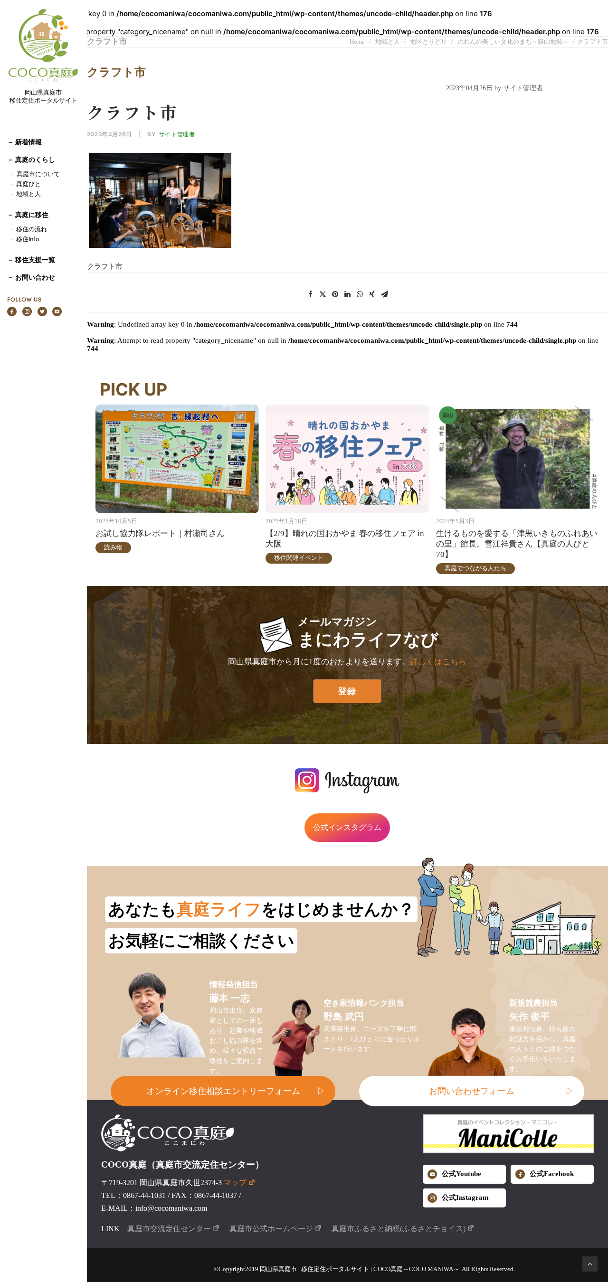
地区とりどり (428, 41)
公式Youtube (461, 1174)
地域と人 (28, 194)
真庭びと (28, 184)
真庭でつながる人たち (475, 568)
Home (357, 41)
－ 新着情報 (24, 142)
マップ (235, 1182)
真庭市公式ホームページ (271, 1229)
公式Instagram (465, 1197)
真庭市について (37, 174)
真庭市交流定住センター (169, 1229)
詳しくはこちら (438, 661)
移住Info (27, 239)
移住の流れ (31, 229)
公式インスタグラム (347, 827)
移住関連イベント (298, 557)
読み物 (113, 547)
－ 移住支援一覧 (31, 259)
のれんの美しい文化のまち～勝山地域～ (513, 41)
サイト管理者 (177, 134)
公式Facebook (552, 1174)
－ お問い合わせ (31, 277)
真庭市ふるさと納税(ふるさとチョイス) (399, 1229)
